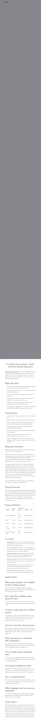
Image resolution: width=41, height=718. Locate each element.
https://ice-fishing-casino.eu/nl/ (11, 371)
